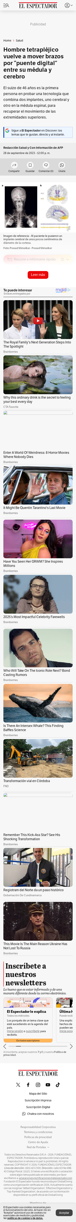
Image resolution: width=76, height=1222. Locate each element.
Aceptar (64, 1213)
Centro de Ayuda (38, 1142)
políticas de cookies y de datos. (25, 1218)
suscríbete (33, 1031)
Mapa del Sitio (38, 1093)
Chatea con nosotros (40, 1114)
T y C (40, 1052)
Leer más (38, 274)
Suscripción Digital (38, 1107)
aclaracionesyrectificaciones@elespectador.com (45, 1178)
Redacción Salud (15, 148)
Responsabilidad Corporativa (38, 1127)
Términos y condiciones (38, 1132)
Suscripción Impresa (38, 1100)
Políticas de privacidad (38, 1137)
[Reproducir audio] (10, 283)
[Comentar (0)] (46, 165)
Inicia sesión (15, 1031)
